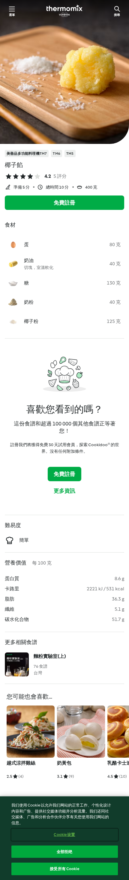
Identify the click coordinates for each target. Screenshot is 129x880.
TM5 (70, 153)
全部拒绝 (65, 851)
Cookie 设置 (64, 834)
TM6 (56, 153)
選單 (12, 15)
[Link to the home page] (64, 11)
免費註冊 (65, 202)
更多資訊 (65, 491)
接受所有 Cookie (64, 869)
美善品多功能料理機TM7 (27, 153)
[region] (64, 838)
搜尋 (117, 15)
